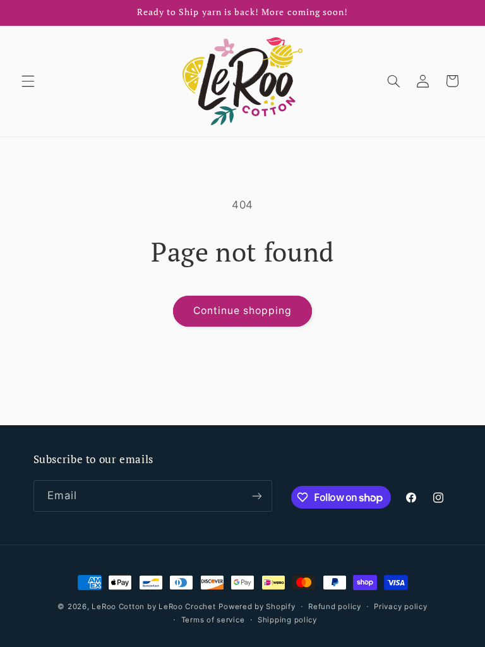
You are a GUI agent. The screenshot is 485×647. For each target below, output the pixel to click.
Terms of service (213, 619)
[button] (27, 80)
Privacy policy (400, 606)
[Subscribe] (256, 495)
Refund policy (334, 606)
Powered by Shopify (257, 606)
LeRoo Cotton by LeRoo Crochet (153, 606)
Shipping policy (287, 619)
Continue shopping (242, 311)
